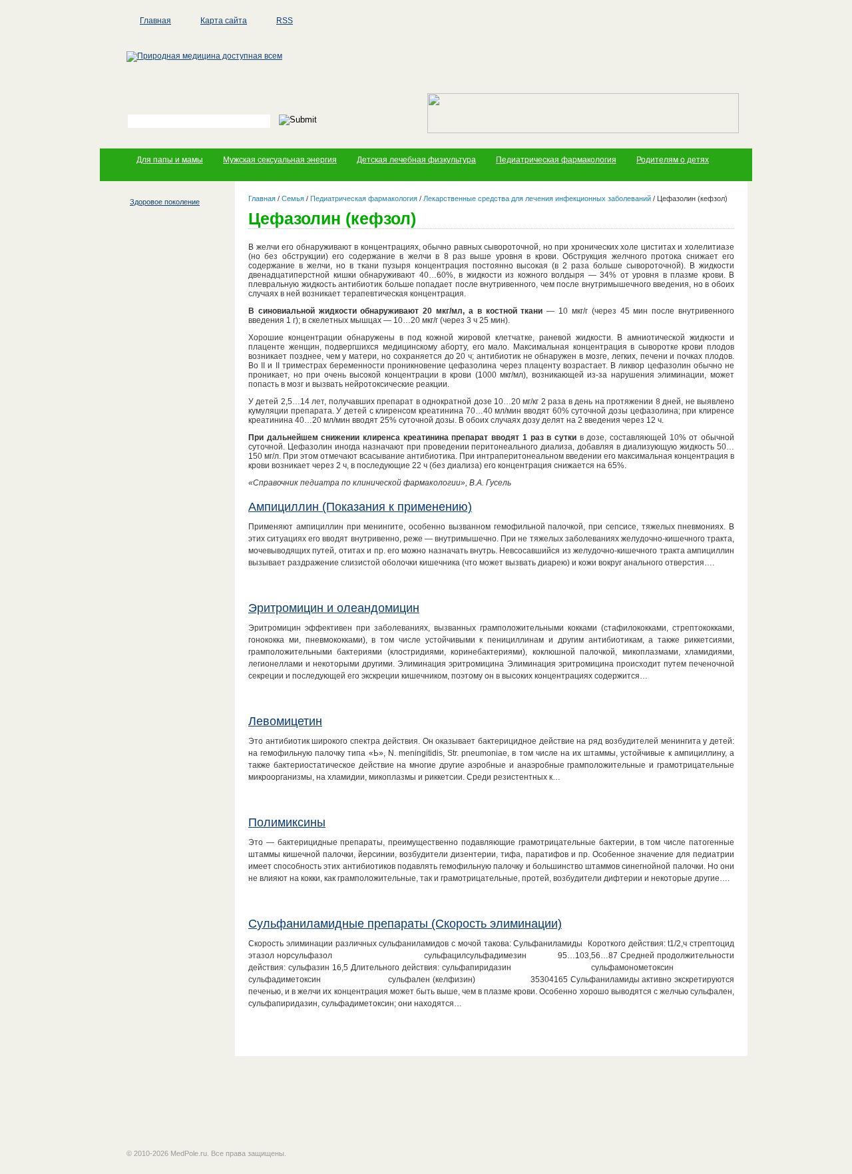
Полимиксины (286, 822)
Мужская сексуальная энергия (280, 159)
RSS (284, 20)
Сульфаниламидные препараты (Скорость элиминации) (405, 923)
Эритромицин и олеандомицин (333, 608)
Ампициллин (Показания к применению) (360, 506)
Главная (155, 20)
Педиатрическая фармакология (556, 159)
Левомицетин (285, 721)
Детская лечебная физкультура (416, 159)
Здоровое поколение (165, 202)
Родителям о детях (672, 159)
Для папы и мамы (169, 159)
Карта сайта (223, 20)
